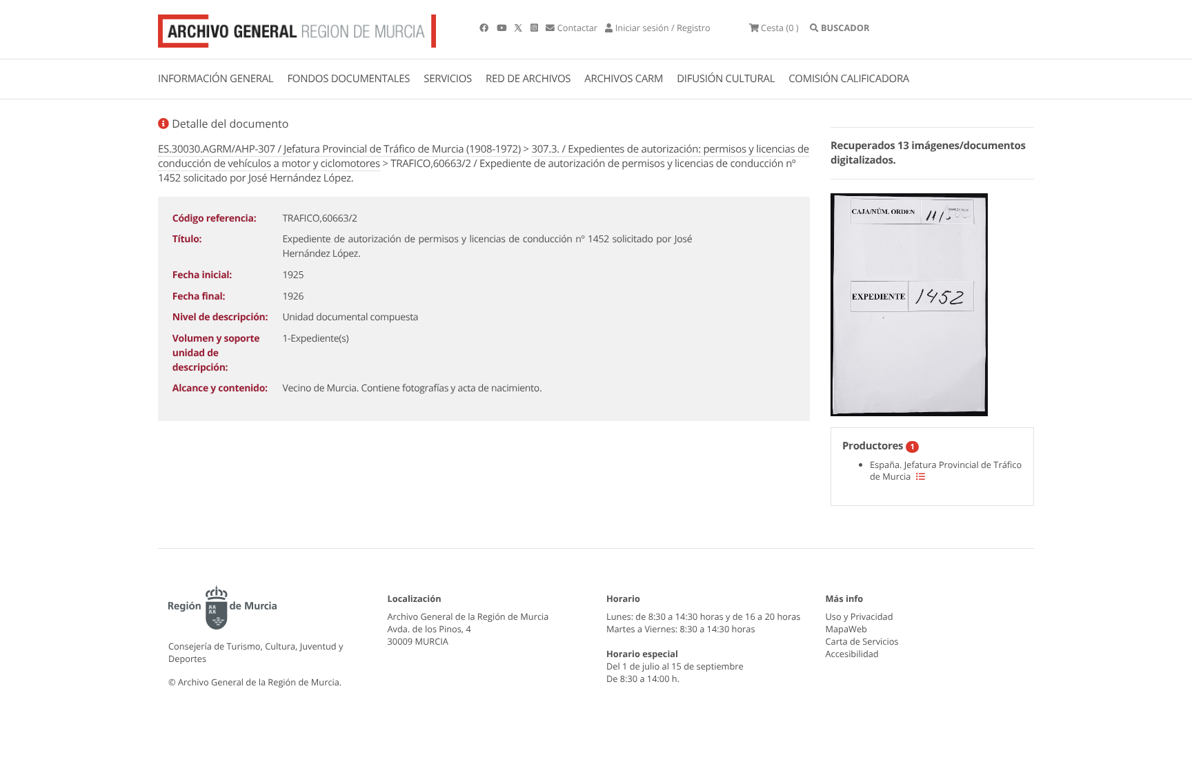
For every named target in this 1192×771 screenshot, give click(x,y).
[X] (519, 27)
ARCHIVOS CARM (623, 79)
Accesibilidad (852, 653)
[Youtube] (502, 27)
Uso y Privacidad (859, 616)
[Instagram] (535, 27)
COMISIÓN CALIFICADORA (848, 79)
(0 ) (780, 27)
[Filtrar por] (920, 476)
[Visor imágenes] (909, 302)
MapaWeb (846, 629)
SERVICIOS (448, 79)
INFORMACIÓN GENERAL (215, 79)
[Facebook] (484, 27)
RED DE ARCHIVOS (528, 79)
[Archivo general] (297, 28)
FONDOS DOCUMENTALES (348, 79)
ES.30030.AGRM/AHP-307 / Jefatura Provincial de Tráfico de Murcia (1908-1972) (339, 149)
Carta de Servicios (862, 641)
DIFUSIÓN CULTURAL (726, 79)
